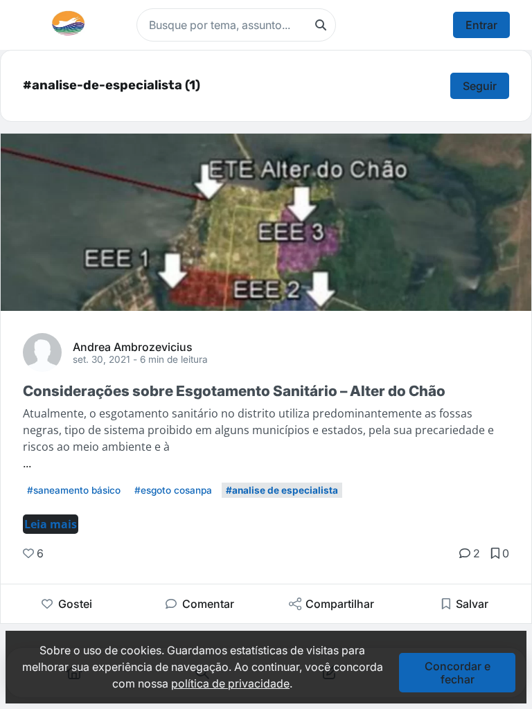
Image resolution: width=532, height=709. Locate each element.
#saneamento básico (74, 490)
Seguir (480, 86)
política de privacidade (230, 683)
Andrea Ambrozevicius (133, 346)
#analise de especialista (282, 490)
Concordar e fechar (457, 672)
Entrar (481, 25)
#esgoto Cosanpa (173, 490)
